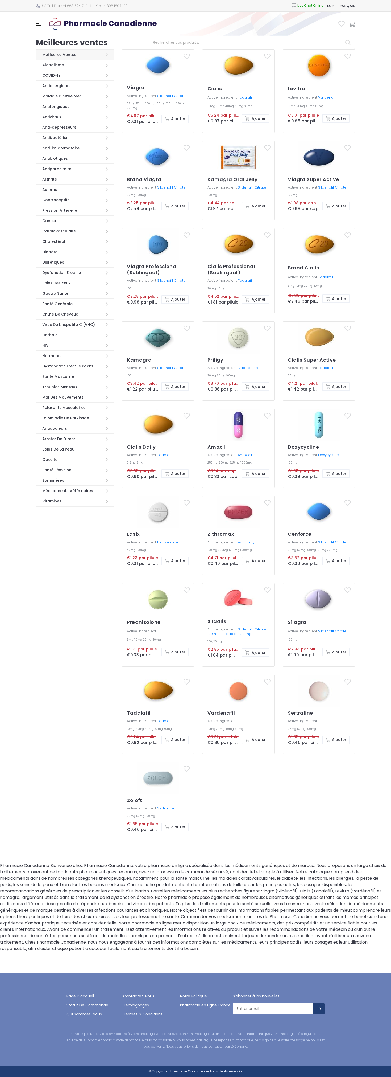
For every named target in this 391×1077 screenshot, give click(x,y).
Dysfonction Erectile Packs (67, 366)
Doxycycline (328, 454)
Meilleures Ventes (59, 54)
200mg (132, 108)
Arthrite (49, 179)
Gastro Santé (55, 293)
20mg (220, 106)
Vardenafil (327, 97)
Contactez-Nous (138, 996)
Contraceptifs (56, 200)
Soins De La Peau (58, 449)
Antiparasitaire (56, 168)
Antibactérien (55, 137)
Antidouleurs (54, 428)
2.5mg (132, 463)
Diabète (49, 252)
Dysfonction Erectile (61, 272)
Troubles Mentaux (59, 387)
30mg (212, 376)
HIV (45, 345)
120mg (161, 103)
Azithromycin (249, 542)
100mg (150, 103)
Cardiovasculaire (59, 231)
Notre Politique (193, 996)
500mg (224, 463)
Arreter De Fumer (58, 438)
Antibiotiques (55, 158)
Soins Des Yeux (56, 283)
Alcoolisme (53, 65)
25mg (131, 103)
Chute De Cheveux (60, 314)
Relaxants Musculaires (64, 407)
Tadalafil (245, 97)
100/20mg (214, 642)
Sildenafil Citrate (171, 95)
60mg (239, 106)
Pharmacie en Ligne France (205, 1005)
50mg (140, 103)
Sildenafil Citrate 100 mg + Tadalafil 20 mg (236, 631)
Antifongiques (55, 106)
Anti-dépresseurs (59, 127)
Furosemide (167, 542)
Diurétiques (53, 262)
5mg (291, 286)
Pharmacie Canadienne (189, 1071)
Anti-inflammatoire (61, 148)
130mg (171, 103)
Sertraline (165, 808)
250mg (213, 463)
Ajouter (178, 118)
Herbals (49, 335)
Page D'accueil (80, 996)
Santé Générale (57, 303)
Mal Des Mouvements (63, 397)
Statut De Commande (87, 1005)
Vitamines (51, 501)
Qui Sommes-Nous (84, 1014)
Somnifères (53, 480)
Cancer (49, 220)
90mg (230, 376)
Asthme (49, 189)
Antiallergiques (57, 85)
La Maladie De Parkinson (65, 418)
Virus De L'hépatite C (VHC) (68, 324)
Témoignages (136, 1005)
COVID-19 (51, 75)
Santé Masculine (58, 376)
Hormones (52, 355)
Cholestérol (53, 241)
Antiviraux (51, 117)
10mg (211, 106)
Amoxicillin (247, 454)
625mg (235, 463)
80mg (248, 106)
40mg (230, 106)
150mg (181, 103)
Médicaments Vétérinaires (67, 490)
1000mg (246, 463)
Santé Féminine (56, 470)
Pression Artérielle (59, 210)
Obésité (49, 459)
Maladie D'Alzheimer (61, 96)
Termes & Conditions (143, 1014)
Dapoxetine (248, 367)
